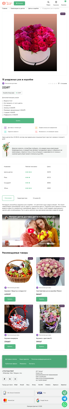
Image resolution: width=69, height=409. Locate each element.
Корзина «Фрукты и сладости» (15, 291)
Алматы (47, 384)
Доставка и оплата (11, 359)
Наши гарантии (24, 359)
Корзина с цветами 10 (44, 338)
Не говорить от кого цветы (13, 103)
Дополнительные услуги (10, 97)
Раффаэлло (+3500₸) (11, 115)
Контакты (32, 363)
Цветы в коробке (33, 8)
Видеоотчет (8, 101)
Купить (18, 120)
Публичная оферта (11, 363)
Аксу (27, 384)
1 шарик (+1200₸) (9, 112)
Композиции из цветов (18, 8)
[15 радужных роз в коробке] (35, 42)
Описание (8, 198)
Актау (34, 384)
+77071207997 (8, 371)
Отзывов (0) (36, 198)
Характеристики (22, 198)
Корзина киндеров (11, 338)
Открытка (7, 105)
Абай (15, 384)
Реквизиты (23, 363)
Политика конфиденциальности (41, 359)
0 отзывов (63, 83)
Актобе (40, 384)
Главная (4, 8)
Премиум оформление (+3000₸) (14, 110)
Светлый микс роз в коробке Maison (49, 291)
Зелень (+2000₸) (9, 108)
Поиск (48, 5)
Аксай (22, 384)
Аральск (55, 384)
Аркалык (63, 384)
